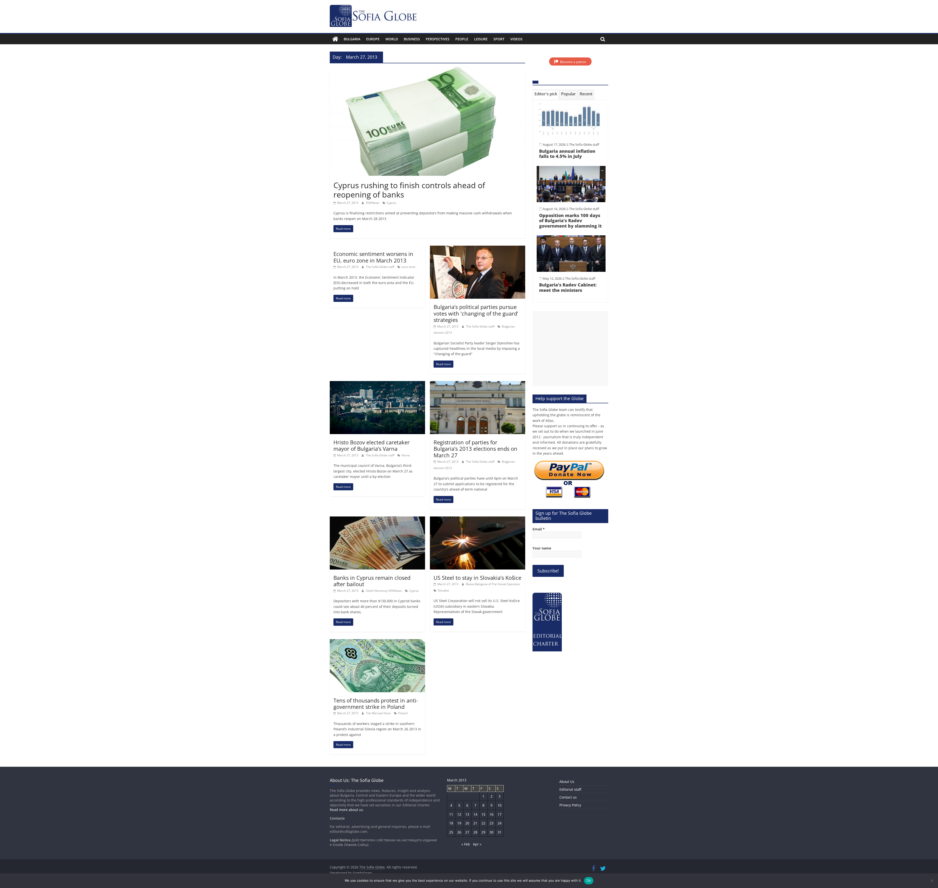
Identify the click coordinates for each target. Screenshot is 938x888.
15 (483, 814)
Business (412, 39)
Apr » (477, 844)
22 (483, 823)
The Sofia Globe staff (380, 267)
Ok (588, 880)
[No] (931, 880)
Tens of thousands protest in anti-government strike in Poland (375, 703)
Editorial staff (570, 789)
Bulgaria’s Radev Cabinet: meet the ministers (568, 287)
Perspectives (437, 39)
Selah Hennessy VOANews (384, 591)
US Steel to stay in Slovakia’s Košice (477, 577)
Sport (498, 39)
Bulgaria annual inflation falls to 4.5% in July (567, 153)
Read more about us (346, 809)
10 (499, 805)
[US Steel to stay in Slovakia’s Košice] (477, 519)
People (461, 39)
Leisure (481, 39)
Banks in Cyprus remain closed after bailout (371, 581)
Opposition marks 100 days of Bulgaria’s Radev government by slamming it (570, 220)
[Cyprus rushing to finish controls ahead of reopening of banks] (427, 70)
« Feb (465, 844)
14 (475, 814)
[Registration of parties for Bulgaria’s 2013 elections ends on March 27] (477, 384)
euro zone (408, 267)
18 (451, 823)
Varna (406, 455)
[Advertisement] (570, 348)
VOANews (373, 203)
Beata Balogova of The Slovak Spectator (493, 584)
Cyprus (391, 203)
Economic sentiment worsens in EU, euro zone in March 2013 (373, 257)
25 (451, 832)
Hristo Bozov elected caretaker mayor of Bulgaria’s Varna (371, 445)
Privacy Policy (570, 805)
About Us (566, 781)
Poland (402, 713)
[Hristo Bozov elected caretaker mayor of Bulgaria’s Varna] (377, 384)
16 (491, 814)
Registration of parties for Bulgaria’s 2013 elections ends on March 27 (475, 449)
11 (451, 814)
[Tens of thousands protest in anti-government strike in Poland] (377, 642)
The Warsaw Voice (379, 713)
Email (539, 529)
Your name (542, 548)
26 (459, 832)
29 (483, 832)
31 (499, 832)
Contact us (568, 797)
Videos (516, 39)
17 (499, 814)
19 (459, 823)
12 (459, 814)
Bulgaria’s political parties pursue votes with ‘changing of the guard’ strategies (476, 313)
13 (467, 814)
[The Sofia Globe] (335, 39)
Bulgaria (352, 39)
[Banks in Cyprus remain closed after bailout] (377, 519)
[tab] (546, 94)
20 (467, 823)
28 (475, 832)
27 (467, 832)
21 (475, 823)
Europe (373, 39)
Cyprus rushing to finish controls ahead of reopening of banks (409, 190)
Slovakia (443, 590)
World (391, 39)
